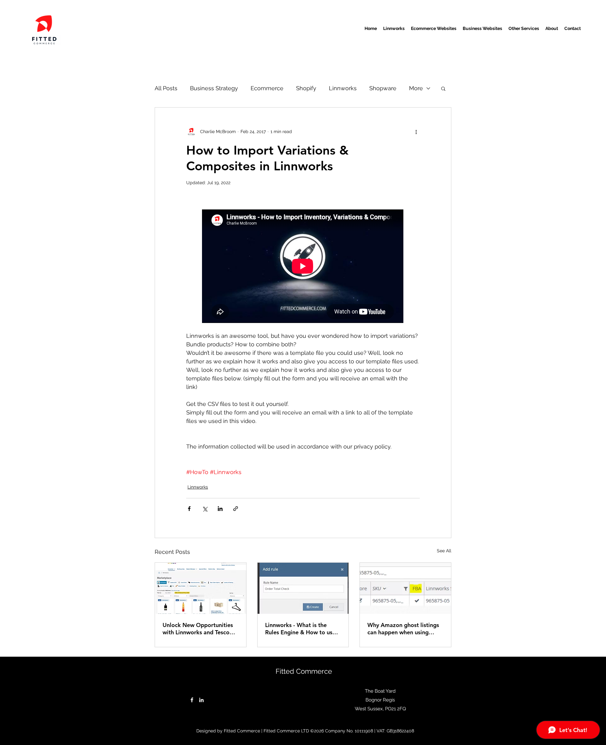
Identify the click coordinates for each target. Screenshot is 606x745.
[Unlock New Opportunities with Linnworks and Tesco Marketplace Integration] (200, 588)
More (416, 88)
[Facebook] (192, 700)
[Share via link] (236, 509)
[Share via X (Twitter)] (205, 509)
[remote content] (303, 266)
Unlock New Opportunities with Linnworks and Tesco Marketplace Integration (198, 628)
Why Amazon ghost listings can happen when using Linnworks (403, 628)
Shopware (382, 88)
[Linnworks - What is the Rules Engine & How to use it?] (303, 588)
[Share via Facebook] (189, 509)
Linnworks (343, 88)
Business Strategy (214, 88)
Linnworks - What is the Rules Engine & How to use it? (300, 628)
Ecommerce (267, 88)
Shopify (306, 88)
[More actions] (416, 131)
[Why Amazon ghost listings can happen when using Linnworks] (405, 588)
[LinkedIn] (201, 700)
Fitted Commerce (304, 671)
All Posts (166, 88)
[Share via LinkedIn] (220, 509)
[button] (443, 88)
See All (444, 550)
